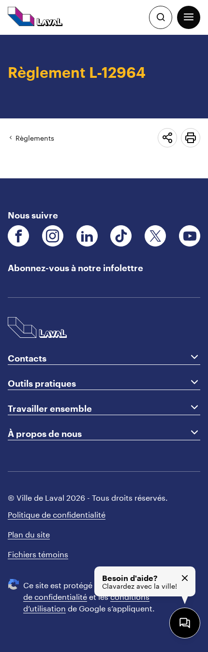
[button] (188, 17)
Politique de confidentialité (56, 513)
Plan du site (29, 533)
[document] (104, 106)
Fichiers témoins (38, 553)
